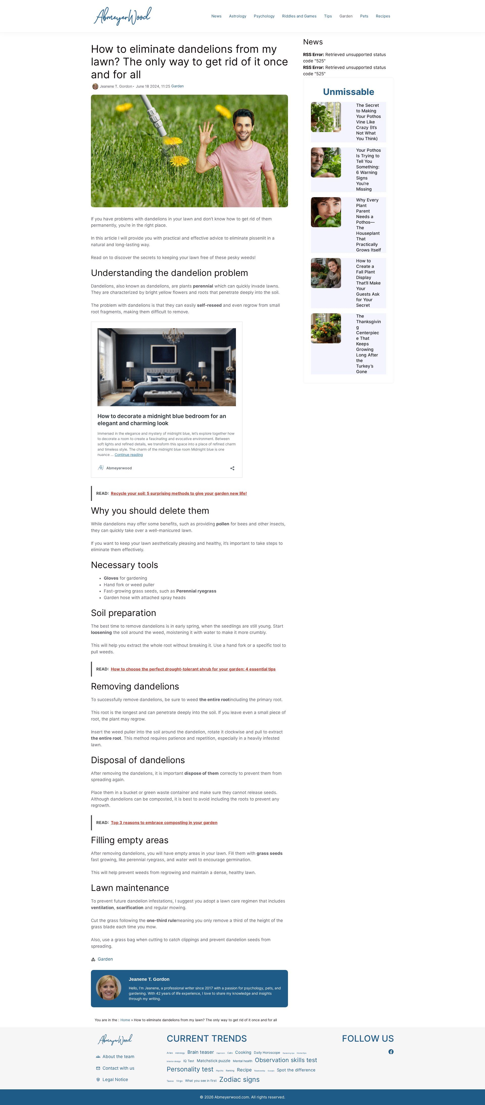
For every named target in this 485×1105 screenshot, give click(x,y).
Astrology (237, 16)
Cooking (243, 1052)
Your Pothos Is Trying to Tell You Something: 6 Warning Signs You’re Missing (368, 170)
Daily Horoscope (267, 1052)
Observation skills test (286, 1060)
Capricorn (220, 1053)
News (216, 16)
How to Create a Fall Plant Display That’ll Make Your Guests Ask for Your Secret (368, 283)
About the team (118, 1056)
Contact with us (118, 1068)
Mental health (242, 1061)
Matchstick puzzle (213, 1060)
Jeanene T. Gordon (149, 979)
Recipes (383, 16)
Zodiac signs (239, 1079)
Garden (346, 16)
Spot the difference (296, 1069)
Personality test (190, 1069)
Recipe (244, 1069)
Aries (170, 1052)
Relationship (259, 1071)
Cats (230, 1052)
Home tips (301, 1053)
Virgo (179, 1081)
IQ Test (188, 1061)
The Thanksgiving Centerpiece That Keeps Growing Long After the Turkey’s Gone (368, 344)
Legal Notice (115, 1079)
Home (125, 1020)
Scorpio (271, 1071)
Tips (328, 16)
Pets (364, 16)
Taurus (170, 1081)
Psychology (264, 16)
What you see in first (201, 1081)
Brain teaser (200, 1052)
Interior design (174, 1061)
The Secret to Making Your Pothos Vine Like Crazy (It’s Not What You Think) (368, 122)
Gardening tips (288, 1053)
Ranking (230, 1070)
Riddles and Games (299, 16)
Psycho (219, 1070)
